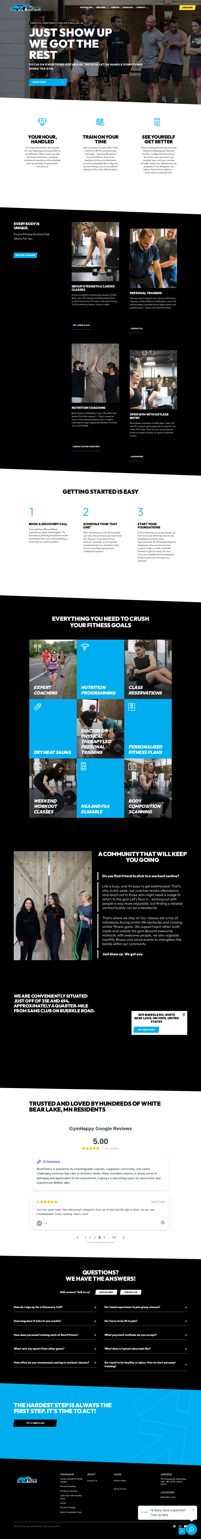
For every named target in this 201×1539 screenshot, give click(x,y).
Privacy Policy (120, 1480)
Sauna (63, 1503)
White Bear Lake (168, 1497)
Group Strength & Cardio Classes (71, 1480)
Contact (140, 7)
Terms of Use (120, 1489)
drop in (115, 7)
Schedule (128, 7)
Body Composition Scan (71, 1512)
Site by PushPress (52, 1526)
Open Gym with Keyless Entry (71, 1497)
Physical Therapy (68, 1507)
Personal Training (68, 1486)
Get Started (86, 7)
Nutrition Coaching (68, 1491)
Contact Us (92, 1480)
